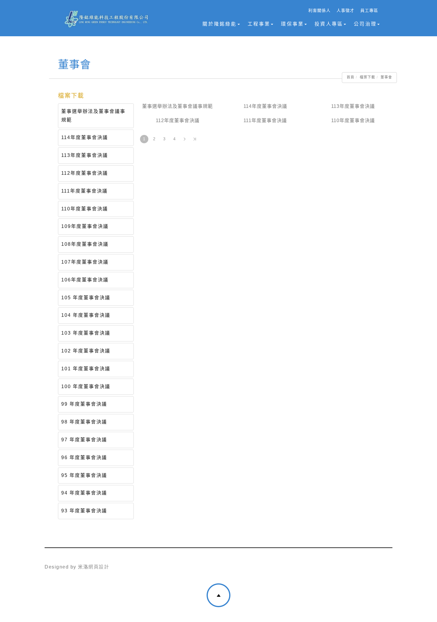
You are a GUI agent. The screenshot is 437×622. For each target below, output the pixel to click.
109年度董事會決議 (85, 226)
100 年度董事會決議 (85, 386)
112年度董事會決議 (84, 173)
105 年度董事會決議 (85, 297)
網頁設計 (98, 566)
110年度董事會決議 (84, 208)
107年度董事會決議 (85, 261)
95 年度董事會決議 (84, 475)
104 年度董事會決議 (85, 315)
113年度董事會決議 (84, 155)
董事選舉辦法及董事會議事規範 (93, 115)
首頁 (350, 77)
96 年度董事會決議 (84, 457)
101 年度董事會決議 (85, 368)
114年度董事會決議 (84, 137)
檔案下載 (367, 77)
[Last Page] (195, 139)
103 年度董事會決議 (85, 333)
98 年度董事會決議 (84, 421)
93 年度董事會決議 (84, 510)
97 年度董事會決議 (84, 439)
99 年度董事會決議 (84, 404)
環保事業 (292, 23)
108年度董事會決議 (85, 244)
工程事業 (259, 23)
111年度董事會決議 (84, 190)
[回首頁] (106, 19)
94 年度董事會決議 (84, 492)
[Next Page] (184, 139)
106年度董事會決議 (85, 279)
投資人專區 (329, 23)
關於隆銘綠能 (219, 23)
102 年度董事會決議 (85, 350)
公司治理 (365, 23)
